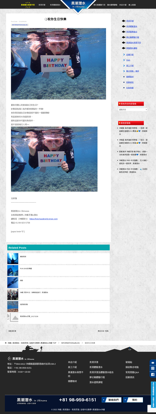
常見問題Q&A (132, 372)
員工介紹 (130, 66)
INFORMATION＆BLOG (20, 25)
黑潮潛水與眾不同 (28, 4)
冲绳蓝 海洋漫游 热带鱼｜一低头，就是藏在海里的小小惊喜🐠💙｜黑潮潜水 (133, 143)
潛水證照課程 (96, 382)
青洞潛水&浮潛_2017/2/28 (29, 316)
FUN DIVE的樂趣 (26, 268)
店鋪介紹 (130, 55)
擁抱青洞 (23, 257)
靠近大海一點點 (103, 331)
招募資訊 (130, 82)
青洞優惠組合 (131, 32)
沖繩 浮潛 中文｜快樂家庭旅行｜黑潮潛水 (34, 292)
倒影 (21, 280)
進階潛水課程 (131, 48)
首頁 (78, 4)
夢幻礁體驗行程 (99, 4)
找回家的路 (24, 304)
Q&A (128, 60)
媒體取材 (130, 77)
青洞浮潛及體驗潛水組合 (101, 372)
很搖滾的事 (12, 331)
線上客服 (132, 4)
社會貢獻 (130, 88)
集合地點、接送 (132, 71)
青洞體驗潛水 (55, 4)
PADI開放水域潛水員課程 (112, 4)
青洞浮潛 (41, 4)
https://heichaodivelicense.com (43, 219)
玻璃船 (129, 362)
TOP (32, 343)
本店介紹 (123, 4)
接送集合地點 (132, 367)
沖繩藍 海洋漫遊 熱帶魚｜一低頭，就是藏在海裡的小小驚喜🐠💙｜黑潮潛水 (133, 131)
